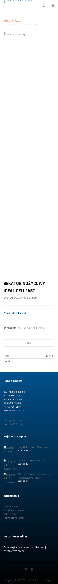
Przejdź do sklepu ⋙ (15, 312)
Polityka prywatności (14, 510)
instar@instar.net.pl (13, 420)
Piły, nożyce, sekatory (31, 328)
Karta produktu (11, 513)
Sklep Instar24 (11, 506)
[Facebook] (25, 569)
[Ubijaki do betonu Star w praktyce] (10, 452)
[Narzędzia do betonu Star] (10, 465)
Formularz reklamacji (14, 517)
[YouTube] (32, 569)
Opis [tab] (29, 343)
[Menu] (53, 5)
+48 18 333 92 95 (13, 424)
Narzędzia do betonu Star (31, 460)
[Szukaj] (44, 5)
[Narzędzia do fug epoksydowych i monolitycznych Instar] (10, 479)
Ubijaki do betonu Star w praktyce (35, 447)
